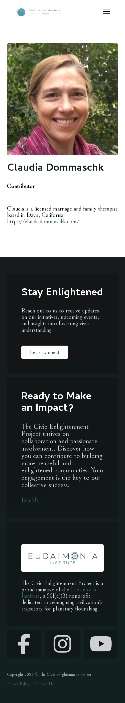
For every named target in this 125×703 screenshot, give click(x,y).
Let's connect (45, 352)
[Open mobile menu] (106, 11)
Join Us (29, 500)
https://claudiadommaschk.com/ (43, 221)
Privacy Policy (18, 684)
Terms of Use (44, 684)
